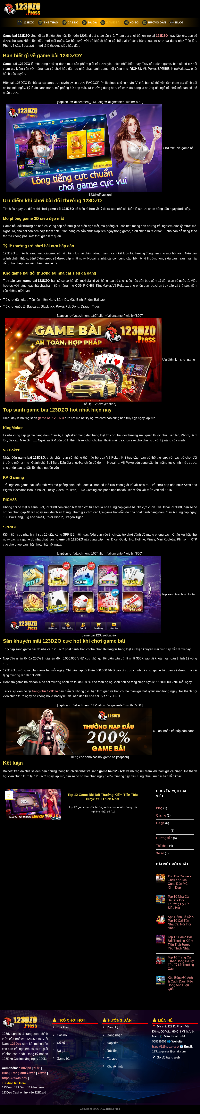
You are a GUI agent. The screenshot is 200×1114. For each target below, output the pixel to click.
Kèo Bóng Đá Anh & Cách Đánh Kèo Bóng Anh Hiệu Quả (180, 983)
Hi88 (5, 1073)
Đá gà (92, 22)
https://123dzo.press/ (165, 1046)
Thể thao (51, 22)
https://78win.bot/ (14, 1078)
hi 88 (36, 1068)
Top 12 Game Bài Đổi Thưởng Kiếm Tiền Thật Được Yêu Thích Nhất (103, 797)
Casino (73, 22)
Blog (179, 22)
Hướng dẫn (157, 22)
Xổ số (134, 22)
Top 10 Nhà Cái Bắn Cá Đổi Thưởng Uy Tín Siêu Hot (178, 902)
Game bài (113, 22)
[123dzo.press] (22, 8)
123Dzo (28, 22)
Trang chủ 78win (23, 1073)
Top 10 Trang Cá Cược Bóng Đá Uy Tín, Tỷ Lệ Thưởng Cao (181, 963)
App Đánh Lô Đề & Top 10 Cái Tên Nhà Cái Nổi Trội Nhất (181, 922)
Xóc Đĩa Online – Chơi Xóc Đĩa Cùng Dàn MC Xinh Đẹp (179, 882)
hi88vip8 (25, 1068)
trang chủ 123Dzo (45, 691)
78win (42, 1073)
